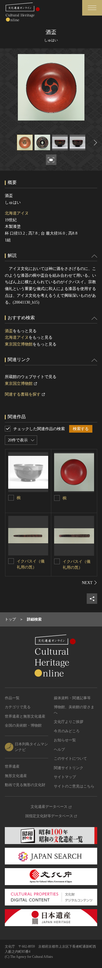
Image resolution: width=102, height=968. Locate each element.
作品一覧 (12, 698)
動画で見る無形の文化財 (25, 785)
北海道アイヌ (17, 213)
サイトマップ (65, 777)
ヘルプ (59, 749)
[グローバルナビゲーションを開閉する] (92, 8)
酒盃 (9, 331)
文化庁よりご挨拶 (68, 722)
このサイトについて (70, 758)
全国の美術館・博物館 (23, 725)
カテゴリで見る (18, 707)
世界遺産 (12, 766)
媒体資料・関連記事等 (72, 698)
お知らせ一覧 (65, 740)
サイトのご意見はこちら (74, 786)
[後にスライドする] (94, 142)
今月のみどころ (67, 731)
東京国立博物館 (19, 344)
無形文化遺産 (16, 776)
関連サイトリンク (68, 768)
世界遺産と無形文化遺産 (25, 716)
